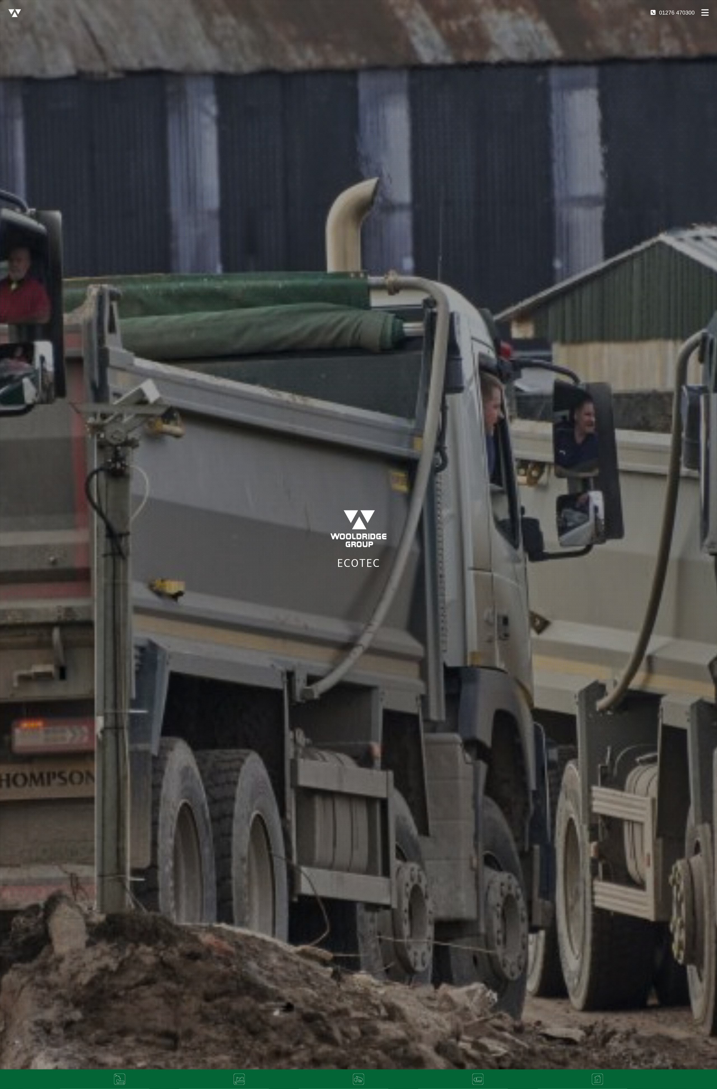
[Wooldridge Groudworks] (239, 1079)
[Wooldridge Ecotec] (358, 1079)
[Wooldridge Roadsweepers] (478, 1079)
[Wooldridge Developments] (597, 1079)
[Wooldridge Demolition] (120, 1079)
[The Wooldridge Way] (14, 12)
